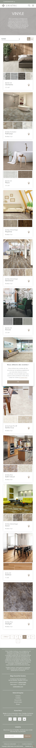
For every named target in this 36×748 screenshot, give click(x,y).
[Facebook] (10, 719)
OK (18, 382)
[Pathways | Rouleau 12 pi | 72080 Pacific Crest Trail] (8, 126)
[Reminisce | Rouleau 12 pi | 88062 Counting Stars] (21, 272)
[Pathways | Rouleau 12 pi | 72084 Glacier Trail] (27, 126)
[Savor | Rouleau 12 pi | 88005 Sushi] (27, 518)
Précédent (12, 637)
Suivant (18, 641)
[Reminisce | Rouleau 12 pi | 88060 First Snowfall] (6, 272)
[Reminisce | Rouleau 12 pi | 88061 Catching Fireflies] (14, 272)
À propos (18, 695)
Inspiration (28, 38)
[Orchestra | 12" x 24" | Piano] (21, 76)
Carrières (18, 698)
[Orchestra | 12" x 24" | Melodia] (14, 76)
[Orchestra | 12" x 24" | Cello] (6, 76)
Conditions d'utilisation (27, 744)
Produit (32, 38)
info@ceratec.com (18, 686)
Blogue (18, 704)
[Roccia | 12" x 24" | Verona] (27, 322)
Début (6, 637)
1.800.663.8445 (22, 682)
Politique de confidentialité (10, 744)
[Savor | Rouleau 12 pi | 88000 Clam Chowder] (8, 518)
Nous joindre (18, 700)
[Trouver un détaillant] (29, 85)
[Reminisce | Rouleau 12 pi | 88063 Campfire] (28, 272)
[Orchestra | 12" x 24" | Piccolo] (29, 76)
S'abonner (27, 736)
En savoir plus (23, 377)
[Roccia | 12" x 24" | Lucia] (18, 322)
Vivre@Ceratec (18, 702)
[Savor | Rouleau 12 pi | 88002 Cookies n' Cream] (18, 518)
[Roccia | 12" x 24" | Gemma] (8, 322)
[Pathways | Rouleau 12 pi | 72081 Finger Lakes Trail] (18, 126)
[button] (4, 76)
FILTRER (3, 39)
